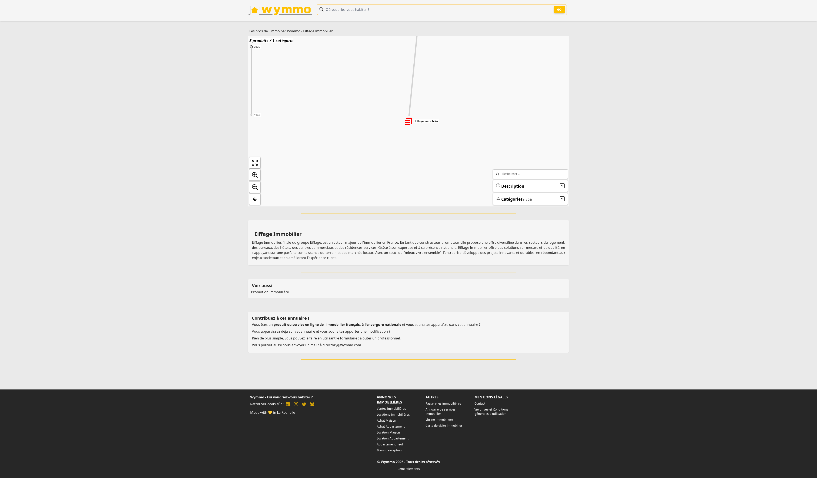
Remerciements (408, 469)
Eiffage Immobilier (318, 31)
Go (559, 9)
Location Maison (388, 432)
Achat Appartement (391, 426)
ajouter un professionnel (380, 338)
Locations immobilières (393, 414)
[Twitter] (304, 404)
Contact (479, 403)
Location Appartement (392, 438)
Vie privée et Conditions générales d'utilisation (491, 411)
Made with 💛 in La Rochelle (272, 412)
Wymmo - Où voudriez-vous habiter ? (281, 397)
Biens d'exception (389, 450)
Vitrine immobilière (439, 420)
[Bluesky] (312, 404)
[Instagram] (296, 404)
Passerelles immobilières (443, 403)
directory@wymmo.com (342, 345)
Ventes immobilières (391, 408)
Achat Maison (386, 420)
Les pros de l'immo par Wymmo (274, 31)
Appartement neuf (390, 444)
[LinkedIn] (287, 404)
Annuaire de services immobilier (441, 411)
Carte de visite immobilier (444, 426)
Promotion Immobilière (270, 292)
